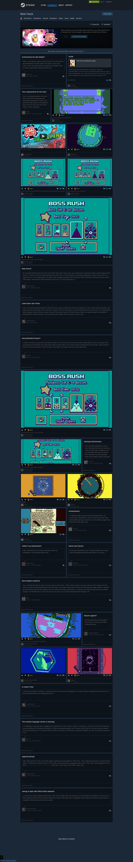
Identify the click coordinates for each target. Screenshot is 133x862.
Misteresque (29, 563)
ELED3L (73, 85)
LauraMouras (28, 154)
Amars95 (75, 563)
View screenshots (59, 121)
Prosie (26, 504)
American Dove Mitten (30, 643)
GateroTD (73, 154)
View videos (27, 155)
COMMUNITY (52, 5)
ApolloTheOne (30, 320)
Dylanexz (26, 539)
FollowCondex (30, 774)
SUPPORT (68, 5)
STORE (43, 5)
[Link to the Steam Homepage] (28, 7)
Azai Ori (91, 461)
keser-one (29, 74)
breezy (73, 680)
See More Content (66, 839)
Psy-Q (28, 739)
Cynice (73, 504)
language (108, 1)
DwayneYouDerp (93, 633)
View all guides (74, 86)
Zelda (28, 112)
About (61, 5)
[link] (8, 861)
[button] (106, 23)
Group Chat (96, 24)
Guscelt (75, 528)
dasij (27, 598)
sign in (102, 1)
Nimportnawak (28, 193)
